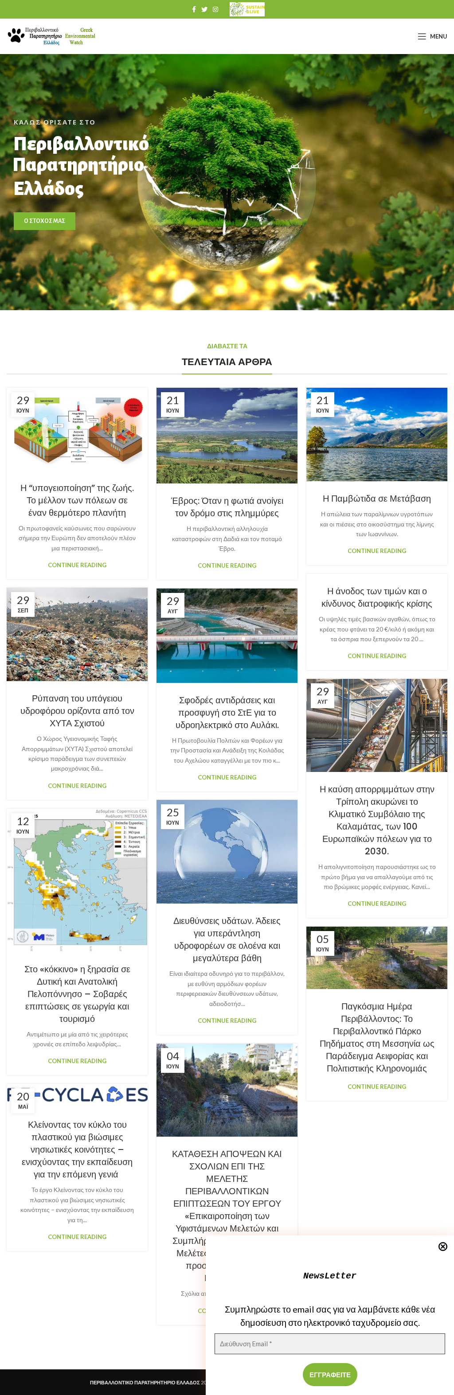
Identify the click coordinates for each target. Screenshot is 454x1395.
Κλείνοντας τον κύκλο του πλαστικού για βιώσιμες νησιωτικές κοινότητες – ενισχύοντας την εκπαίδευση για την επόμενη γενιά (77, 1149)
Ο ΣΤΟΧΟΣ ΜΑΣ (44, 221)
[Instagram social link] (215, 9)
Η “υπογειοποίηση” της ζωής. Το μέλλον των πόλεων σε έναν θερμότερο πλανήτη (77, 500)
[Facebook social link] (194, 9)
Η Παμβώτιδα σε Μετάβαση (377, 498)
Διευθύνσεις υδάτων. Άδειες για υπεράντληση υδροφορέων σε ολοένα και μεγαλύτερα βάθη (227, 939)
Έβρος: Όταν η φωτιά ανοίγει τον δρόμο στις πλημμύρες (227, 507)
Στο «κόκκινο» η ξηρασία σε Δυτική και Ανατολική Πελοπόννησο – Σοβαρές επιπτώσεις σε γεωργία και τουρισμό (77, 994)
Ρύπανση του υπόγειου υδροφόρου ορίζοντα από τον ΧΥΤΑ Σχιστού (77, 710)
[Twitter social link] (204, 9)
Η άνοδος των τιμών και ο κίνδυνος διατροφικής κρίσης (376, 597)
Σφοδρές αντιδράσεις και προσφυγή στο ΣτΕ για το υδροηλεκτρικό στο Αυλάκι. (227, 712)
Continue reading (77, 565)
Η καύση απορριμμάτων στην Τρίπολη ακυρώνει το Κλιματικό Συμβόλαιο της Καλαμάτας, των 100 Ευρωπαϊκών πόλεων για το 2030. (377, 820)
